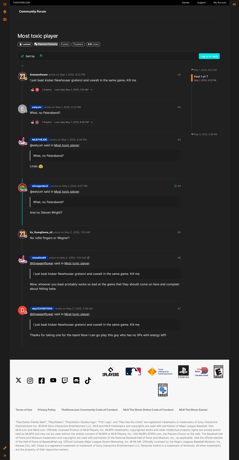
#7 (179, 308)
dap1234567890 (42, 308)
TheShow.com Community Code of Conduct (89, 409)
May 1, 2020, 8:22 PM (72, 74)
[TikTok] (88, 380)
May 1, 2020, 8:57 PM (74, 185)
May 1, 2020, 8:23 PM (68, 107)
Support (201, 2)
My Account (220, 2)
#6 (179, 257)
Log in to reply (209, 56)
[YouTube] (53, 380)
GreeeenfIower (39, 74)
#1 (179, 74)
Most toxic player (66, 145)
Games (185, 2)
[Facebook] (42, 380)
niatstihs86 (39, 257)
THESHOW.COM (21, 2)
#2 (179, 107)
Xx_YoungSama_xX (41, 232)
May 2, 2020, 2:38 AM (80, 308)
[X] (18, 380)
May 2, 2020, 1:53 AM (77, 232)
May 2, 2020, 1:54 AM (73, 257)
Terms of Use (23, 409)
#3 (179, 139)
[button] (4, 448)
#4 (179, 185)
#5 (179, 232)
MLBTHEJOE (39, 139)
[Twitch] (65, 380)
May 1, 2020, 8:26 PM (74, 139)
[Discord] (76, 380)
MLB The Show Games (193, 409)
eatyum (36, 107)
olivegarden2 (40, 185)
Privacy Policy (47, 409)
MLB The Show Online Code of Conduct (148, 409)
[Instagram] (30, 380)
